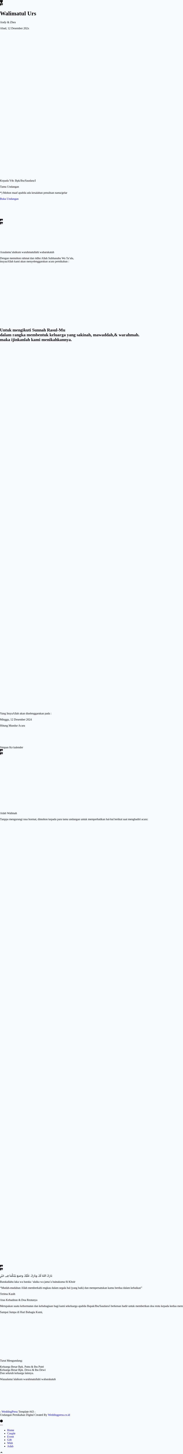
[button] (11, 747)
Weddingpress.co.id (59, 1414)
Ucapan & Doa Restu (27, 818)
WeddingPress (10, 1411)
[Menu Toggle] (1, 1425)
